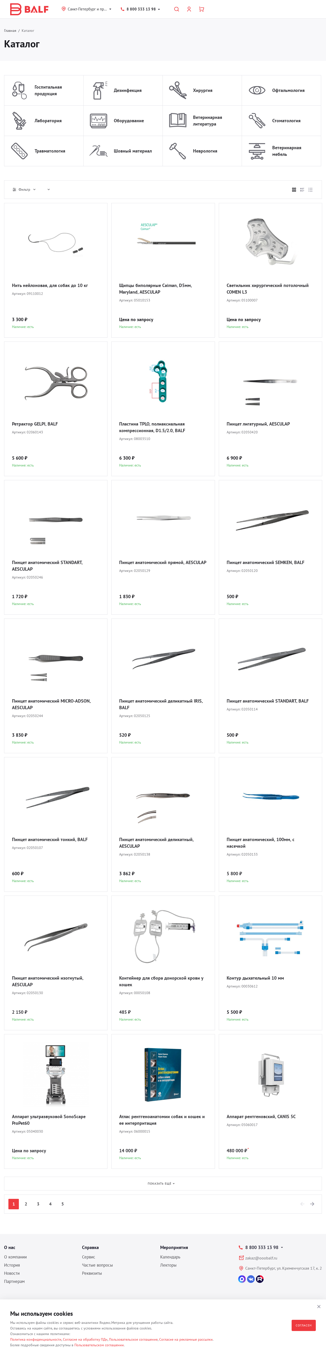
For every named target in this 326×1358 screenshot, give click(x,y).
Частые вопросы (97, 1265)
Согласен (304, 1325)
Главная (10, 30)
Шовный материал (133, 151)
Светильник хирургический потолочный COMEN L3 (268, 288)
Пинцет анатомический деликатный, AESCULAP (156, 842)
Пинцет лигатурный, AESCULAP (258, 424)
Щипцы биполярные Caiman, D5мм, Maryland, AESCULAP (155, 288)
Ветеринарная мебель (286, 151)
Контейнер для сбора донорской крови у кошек (161, 981)
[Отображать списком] (302, 190)
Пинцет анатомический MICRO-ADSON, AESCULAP (51, 704)
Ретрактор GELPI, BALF (35, 424)
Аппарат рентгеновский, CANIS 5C (261, 1116)
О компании (15, 1257)
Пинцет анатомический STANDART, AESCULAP (47, 565)
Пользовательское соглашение (133, 1339)
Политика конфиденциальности (35, 1339)
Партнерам (14, 1281)
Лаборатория (48, 121)
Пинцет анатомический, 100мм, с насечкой (260, 842)
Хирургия (202, 90)
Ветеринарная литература (207, 120)
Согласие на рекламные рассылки (186, 1339)
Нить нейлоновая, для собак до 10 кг (50, 285)
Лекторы (168, 1265)
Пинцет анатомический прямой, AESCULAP (162, 562)
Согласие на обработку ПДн (85, 1339)
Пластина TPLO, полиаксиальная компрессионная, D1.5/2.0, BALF (152, 427)
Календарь (170, 1257)
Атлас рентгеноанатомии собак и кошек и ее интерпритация (162, 1120)
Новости (12, 1273)
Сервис (88, 1257)
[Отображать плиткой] (294, 190)
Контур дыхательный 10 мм (255, 978)
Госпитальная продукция (48, 90)
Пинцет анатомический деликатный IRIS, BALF (161, 704)
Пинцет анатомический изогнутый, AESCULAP (47, 981)
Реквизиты (92, 1273)
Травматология (50, 151)
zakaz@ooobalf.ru (261, 1257)
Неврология (205, 151)
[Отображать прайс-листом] (310, 190)
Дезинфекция (128, 90)
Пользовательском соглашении (99, 1345)
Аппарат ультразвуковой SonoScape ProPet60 (49, 1120)
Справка (90, 1247)
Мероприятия (174, 1247)
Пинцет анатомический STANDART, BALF (268, 701)
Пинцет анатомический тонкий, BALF (50, 839)
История (12, 1265)
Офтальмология (288, 90)
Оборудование (129, 121)
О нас (9, 1247)
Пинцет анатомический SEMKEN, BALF (265, 562)
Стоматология (286, 121)
